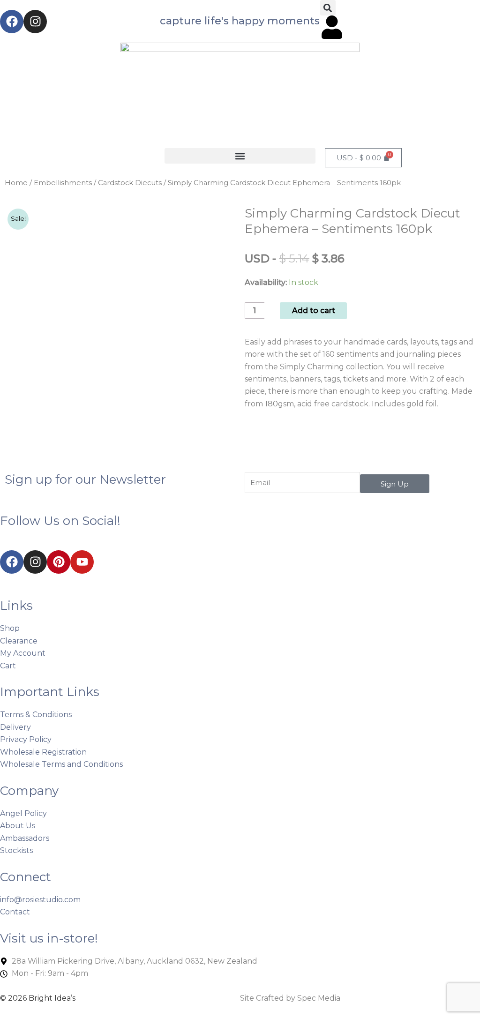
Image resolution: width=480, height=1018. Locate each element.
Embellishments (63, 183)
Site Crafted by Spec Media (290, 998)
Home (16, 183)
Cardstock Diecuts (130, 183)
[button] (328, 7)
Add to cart (313, 310)
